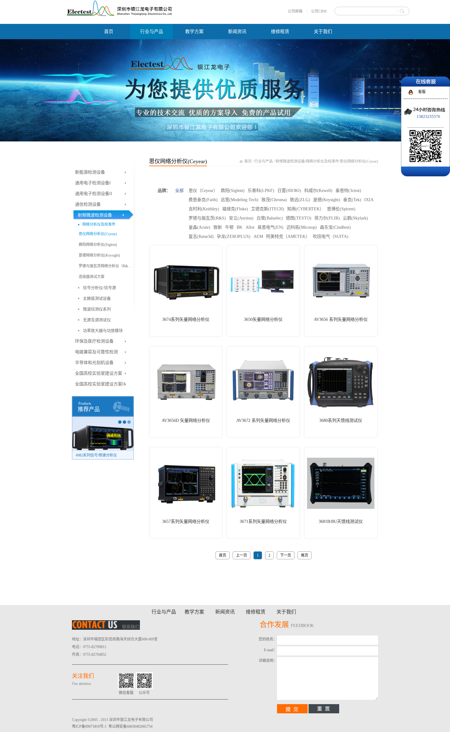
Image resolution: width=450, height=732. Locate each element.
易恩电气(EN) (270, 227)
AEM (258, 236)
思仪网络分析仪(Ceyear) (359, 161)
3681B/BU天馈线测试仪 (341, 521)
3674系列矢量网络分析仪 (185, 319)
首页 (108, 31)
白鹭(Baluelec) (270, 218)
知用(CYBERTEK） (305, 209)
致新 (217, 227)
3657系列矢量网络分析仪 (185, 521)
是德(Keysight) (326, 199)
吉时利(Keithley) (204, 209)
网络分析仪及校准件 (322, 161)
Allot (250, 227)
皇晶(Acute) (199, 227)
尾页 (304, 555)
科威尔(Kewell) (318, 190)
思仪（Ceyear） (203, 190)
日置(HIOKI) (289, 190)
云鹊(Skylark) (355, 218)
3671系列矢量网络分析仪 (263, 521)
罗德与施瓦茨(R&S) (207, 218)
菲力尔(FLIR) (327, 218)
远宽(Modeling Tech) (239, 199)
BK (239, 227)
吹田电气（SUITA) (330, 236)
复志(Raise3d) (201, 236)
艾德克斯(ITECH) (267, 209)
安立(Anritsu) (241, 218)
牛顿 (229, 227)
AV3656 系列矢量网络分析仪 (341, 319)
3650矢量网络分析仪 (263, 319)
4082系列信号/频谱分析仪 (96, 455)
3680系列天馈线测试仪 (340, 420)
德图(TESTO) (298, 218)
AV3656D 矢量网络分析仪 (186, 420)
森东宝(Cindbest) (335, 227)
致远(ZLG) (300, 199)
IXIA (368, 199)
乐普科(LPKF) (261, 190)
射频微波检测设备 (290, 161)
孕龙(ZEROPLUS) (233, 236)
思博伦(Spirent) (341, 209)
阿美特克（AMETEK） (288, 236)
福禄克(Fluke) (235, 209)
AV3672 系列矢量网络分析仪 (263, 420)
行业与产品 (263, 161)
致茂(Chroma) (274, 199)
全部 (179, 190)
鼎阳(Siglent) (233, 190)
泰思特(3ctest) (348, 190)
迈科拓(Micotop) (302, 227)
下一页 (285, 555)
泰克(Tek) (352, 199)
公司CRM (319, 11)
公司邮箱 (295, 11)
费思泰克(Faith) (203, 199)
